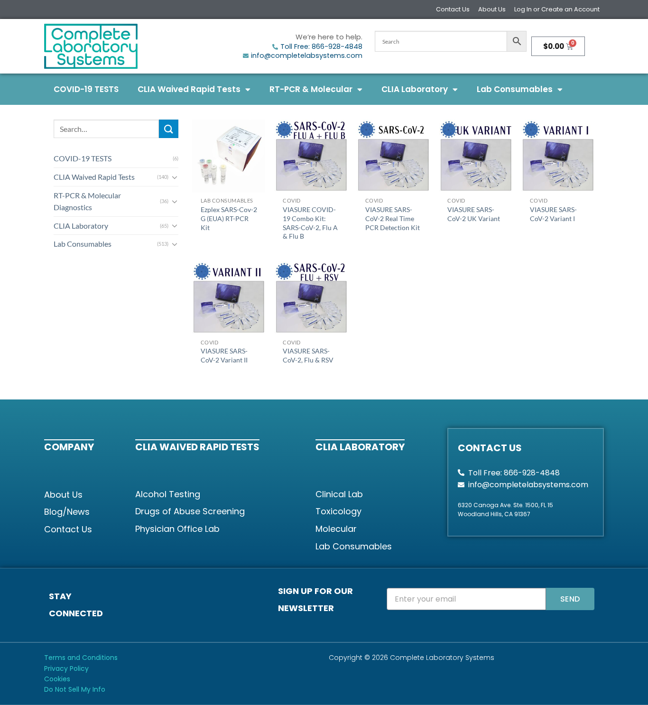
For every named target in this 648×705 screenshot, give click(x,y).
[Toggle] (174, 177)
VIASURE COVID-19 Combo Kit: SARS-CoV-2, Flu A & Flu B (310, 222)
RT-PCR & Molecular (310, 89)
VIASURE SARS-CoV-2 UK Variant (473, 214)
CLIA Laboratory (414, 89)
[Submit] (168, 129)
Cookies (57, 679)
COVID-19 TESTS (86, 89)
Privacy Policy (66, 668)
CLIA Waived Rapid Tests (189, 89)
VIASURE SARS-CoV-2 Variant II (224, 355)
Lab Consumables (515, 89)
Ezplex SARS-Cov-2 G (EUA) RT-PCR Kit (229, 218)
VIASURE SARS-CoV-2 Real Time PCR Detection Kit (392, 218)
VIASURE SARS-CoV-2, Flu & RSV (308, 355)
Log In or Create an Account (557, 9)
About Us (492, 9)
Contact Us (453, 9)
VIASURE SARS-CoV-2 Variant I (553, 214)
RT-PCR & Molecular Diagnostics (87, 201)
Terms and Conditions (81, 657)
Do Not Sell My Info (74, 689)
